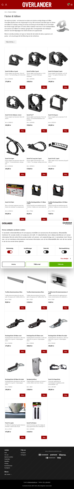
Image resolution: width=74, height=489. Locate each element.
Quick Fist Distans (31, 423)
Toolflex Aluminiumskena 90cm (35, 292)
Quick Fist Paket (9, 202)
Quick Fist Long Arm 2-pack (34, 158)
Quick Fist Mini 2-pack (33, 71)
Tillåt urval (37, 264)
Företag (6, 463)
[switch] (28, 251)
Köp (22, 87)
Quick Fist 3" (30, 115)
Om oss (6, 454)
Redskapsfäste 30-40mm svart (13, 335)
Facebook (23, 452)
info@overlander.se (32, 482)
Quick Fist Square (53, 115)
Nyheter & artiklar (9, 457)
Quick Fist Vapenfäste (54, 379)
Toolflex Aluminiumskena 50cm (13, 292)
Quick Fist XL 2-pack (53, 158)
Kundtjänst (7, 468)
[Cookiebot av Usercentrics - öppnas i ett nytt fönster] (64, 223)
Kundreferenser (8, 465)
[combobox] (10, 42)
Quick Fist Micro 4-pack (11, 71)
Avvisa (13, 264)
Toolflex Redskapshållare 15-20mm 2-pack (36, 202)
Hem (6, 12)
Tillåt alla (60, 264)
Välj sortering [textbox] (9, 42)
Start (6, 452)
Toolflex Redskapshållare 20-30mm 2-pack (57, 202)
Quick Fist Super (9, 158)
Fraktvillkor (7, 459)
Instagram (23, 454)
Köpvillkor (7, 461)
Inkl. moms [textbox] (7, 474)
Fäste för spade (9, 423)
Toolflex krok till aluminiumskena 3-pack (58, 292)
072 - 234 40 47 (46, 482)
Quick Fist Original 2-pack (55, 71)
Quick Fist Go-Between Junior (13, 115)
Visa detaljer (64, 258)
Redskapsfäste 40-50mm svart (35, 335)
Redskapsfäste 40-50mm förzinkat (14, 379)
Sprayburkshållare (32, 379)
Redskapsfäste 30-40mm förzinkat (57, 335)
